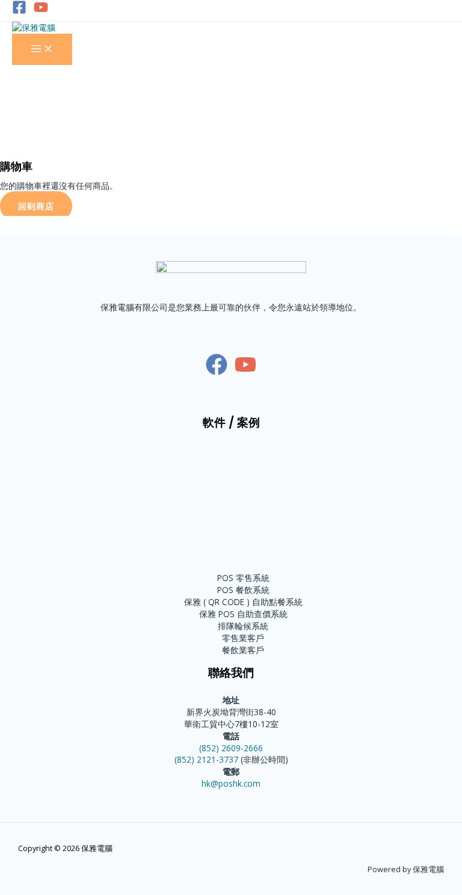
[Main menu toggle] (42, 49)
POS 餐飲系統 (243, 589)
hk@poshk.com (231, 783)
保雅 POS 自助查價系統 (243, 614)
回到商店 (36, 206)
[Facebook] (19, 11)
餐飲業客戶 (243, 650)
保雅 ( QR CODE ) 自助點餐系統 (243, 601)
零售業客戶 (243, 638)
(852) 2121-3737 (206, 759)
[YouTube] (41, 11)
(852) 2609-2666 (231, 748)
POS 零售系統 (243, 577)
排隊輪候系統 (243, 626)
